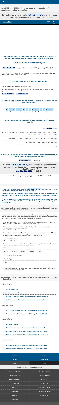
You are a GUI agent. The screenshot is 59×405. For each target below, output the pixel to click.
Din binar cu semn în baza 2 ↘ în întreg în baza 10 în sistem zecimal (25, 327)
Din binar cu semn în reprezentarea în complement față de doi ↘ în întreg (27, 334)
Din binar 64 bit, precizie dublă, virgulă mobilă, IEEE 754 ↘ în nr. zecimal (26, 348)
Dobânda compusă (14, 391)
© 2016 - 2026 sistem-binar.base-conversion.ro (29, 367)
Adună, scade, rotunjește (44, 387)
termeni (15, 359)
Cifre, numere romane (14, 379)
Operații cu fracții (44, 379)
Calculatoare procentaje (15, 375)
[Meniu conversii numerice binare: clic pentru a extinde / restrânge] (49, 22)
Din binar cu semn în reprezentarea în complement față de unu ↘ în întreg (27, 331)
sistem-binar (5, 2)
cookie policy (44, 359)
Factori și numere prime (44, 375)
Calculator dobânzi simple (44, 391)
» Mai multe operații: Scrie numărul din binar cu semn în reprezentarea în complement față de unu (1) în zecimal (29, 189)
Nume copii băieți (44, 395)
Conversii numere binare (15, 371)
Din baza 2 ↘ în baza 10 (12, 324)
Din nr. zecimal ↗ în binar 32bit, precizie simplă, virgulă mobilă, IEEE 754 (26, 310)
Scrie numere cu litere (44, 371)
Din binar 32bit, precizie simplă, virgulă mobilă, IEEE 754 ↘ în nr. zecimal (26, 345)
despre (15, 355)
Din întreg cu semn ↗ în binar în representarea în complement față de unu (27, 296)
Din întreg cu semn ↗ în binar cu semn (17, 293)
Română (44, 363)
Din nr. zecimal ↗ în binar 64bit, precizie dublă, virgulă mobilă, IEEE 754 (26, 314)
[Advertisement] (29, 38)
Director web (15, 399)
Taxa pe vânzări (15, 383)
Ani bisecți (14, 387)
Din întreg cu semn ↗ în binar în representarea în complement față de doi (27, 300)
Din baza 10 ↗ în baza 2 (12, 289)
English (15, 363)
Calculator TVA (44, 383)
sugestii (44, 355)
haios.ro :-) (14, 395)
